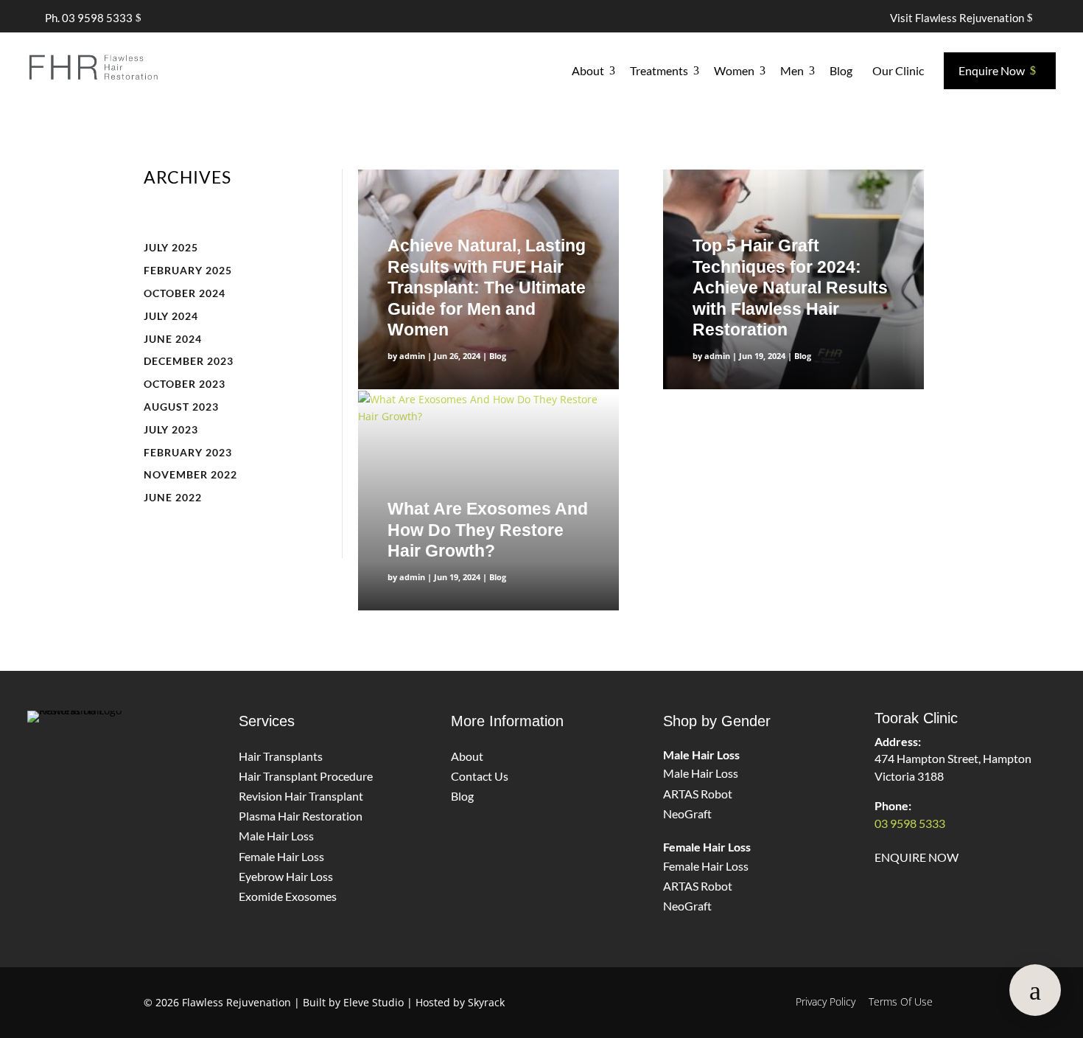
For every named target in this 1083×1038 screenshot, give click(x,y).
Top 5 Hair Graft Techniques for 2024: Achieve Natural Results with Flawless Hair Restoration (790, 287)
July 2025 (171, 247)
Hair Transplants (281, 756)
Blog (497, 355)
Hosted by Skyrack (460, 1002)
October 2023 (184, 383)
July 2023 (171, 429)
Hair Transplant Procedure (306, 776)
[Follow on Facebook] (106, 761)
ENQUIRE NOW (916, 857)
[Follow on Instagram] (51, 761)
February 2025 (188, 270)
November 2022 (190, 474)
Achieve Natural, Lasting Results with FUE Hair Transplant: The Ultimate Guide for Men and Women (487, 287)
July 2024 (171, 316)
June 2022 (173, 497)
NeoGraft (687, 814)
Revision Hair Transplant (301, 796)
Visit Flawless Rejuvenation (957, 17)
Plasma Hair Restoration (300, 816)
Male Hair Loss (276, 836)
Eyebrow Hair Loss (286, 876)
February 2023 (188, 452)
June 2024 (173, 338)
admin (412, 355)
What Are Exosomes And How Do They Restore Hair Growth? (488, 529)
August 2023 (181, 406)
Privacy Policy (825, 1002)
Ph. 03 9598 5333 (89, 17)
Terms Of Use (901, 1002)
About (467, 756)
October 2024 (184, 293)
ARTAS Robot (697, 794)
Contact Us (479, 776)
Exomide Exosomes (288, 896)
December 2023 (189, 361)
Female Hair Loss (281, 856)
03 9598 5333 (910, 823)
